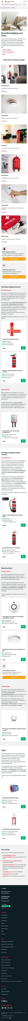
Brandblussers (4, 915)
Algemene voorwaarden (6, 975)
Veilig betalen (4, 970)
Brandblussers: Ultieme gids (7, 941)
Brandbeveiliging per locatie (7, 946)
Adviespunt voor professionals (7, 967)
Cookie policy (4, 973)
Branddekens (4, 920)
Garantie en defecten (5, 962)
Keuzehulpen (4, 949)
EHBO (4, 54)
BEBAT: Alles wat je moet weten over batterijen (11, 981)
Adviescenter (4, 952)
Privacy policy (4, 978)
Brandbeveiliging (7, 50)
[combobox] (14, 4)
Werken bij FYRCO (5, 991)
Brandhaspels (4, 917)
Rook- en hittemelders (8, 52)
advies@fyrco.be (5, 896)
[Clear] (25, 4)
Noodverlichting (4, 925)
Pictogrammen (4, 928)
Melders (3, 923)
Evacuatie (3, 934)
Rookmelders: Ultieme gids (7, 944)
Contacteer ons (4, 994)
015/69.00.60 (4, 898)
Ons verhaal (3, 988)
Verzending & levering (6, 959)
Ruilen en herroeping (5, 965)
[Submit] (2, 4)
